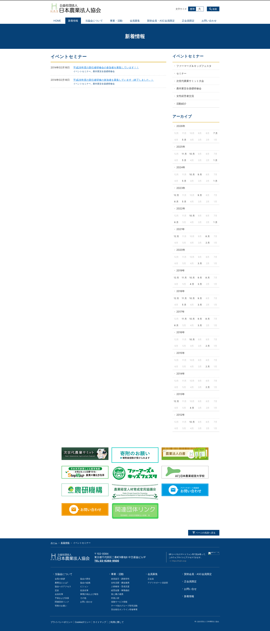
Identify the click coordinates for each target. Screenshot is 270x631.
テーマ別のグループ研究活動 (124, 605)
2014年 (180, 373)
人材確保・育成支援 (120, 586)
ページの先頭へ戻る (205, 532)
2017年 (180, 311)
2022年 (180, 208)
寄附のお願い (61, 605)
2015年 (180, 352)
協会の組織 (85, 582)
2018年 (180, 291)
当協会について (94, 20)
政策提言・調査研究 (120, 578)
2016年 (180, 332)
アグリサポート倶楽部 (158, 582)
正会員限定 (188, 20)
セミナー (181, 73)
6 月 (176, 201)
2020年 (180, 249)
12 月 (176, 195)
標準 (192, 8)
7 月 (215, 133)
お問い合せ (190, 588)
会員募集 (135, 20)
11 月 (184, 153)
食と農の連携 (117, 594)
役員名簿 (84, 590)
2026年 (180, 126)
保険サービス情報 (119, 601)
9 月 (200, 174)
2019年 (180, 270)
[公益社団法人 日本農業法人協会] (76, 8)
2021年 (180, 229)
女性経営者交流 (185, 95)
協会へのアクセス (63, 586)
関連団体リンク (62, 601)
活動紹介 (181, 103)
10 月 (192, 153)
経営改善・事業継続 (120, 590)
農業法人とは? (61, 582)
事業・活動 (116, 20)
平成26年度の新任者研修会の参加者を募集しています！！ (106, 67)
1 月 (215, 160)
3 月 (200, 263)
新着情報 (73, 20)
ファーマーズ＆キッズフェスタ (193, 65)
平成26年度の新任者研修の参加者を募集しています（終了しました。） (113, 79)
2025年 (180, 146)
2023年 (180, 188)
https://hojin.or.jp (179, 561)
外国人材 (115, 598)
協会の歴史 (85, 578)
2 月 (208, 242)
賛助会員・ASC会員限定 (161, 20)
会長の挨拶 (60, 578)
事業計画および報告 (89, 594)
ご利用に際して (116, 622)
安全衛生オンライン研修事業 (124, 609)
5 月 (184, 139)
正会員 (151, 578)
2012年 (180, 414)
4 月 (192, 284)
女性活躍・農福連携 (120, 582)
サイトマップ (99, 622)
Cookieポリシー (83, 622)
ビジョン (84, 586)
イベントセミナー (82, 71)
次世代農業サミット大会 (190, 80)
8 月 (207, 236)
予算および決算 (62, 598)
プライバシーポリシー (61, 622)
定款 (57, 590)
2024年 (180, 167)
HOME (57, 20)
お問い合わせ (209, 20)
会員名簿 (59, 594)
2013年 (180, 394)
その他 (83, 598)
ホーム (54, 542)
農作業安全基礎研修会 (104, 71)
